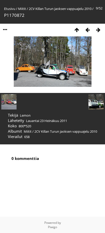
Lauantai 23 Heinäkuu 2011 (46, 120)
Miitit (22, 8)
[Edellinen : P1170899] (87, 29)
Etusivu (9, 8)
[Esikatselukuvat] (76, 29)
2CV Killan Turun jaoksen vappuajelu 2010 (60, 8)
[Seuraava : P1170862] (98, 29)
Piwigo (52, 227)
